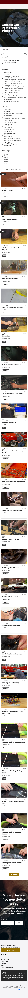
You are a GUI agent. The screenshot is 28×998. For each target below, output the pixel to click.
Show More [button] (14, 874)
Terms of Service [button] (9, 986)
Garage (3, 964)
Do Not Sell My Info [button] (7, 987)
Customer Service (7, 967)
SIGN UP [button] (19, 923)
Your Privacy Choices (12, 989)
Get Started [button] (10, 950)
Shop (2, 966)
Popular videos (6, 960)
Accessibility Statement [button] (18, 987)
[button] (25, 53)
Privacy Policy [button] (18, 986)
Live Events (5, 962)
